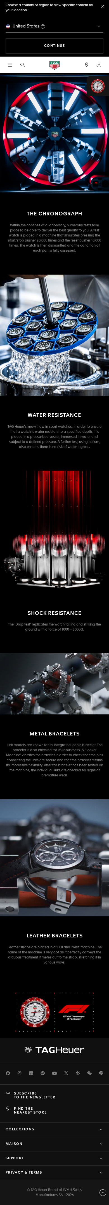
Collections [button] (20, 1129)
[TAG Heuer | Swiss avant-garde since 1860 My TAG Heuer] (54, 1050)
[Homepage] (54, 65)
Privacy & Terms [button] (24, 1172)
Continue (73, 46)
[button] (98, 64)
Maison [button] (14, 1144)
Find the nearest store (30, 1110)
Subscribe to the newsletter (35, 1095)
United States (26, 26)
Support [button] (15, 1158)
